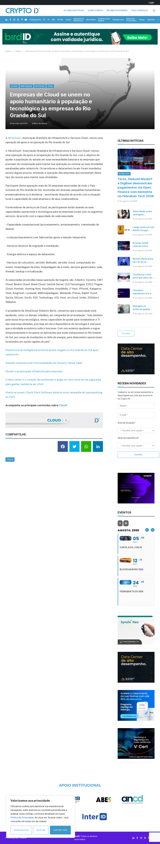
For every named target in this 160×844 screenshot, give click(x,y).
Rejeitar (41, 830)
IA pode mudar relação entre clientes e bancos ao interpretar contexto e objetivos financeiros (142, 245)
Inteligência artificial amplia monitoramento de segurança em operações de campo (143, 308)
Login (151, 2)
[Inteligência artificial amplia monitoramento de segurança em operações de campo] (124, 308)
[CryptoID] (23, 10)
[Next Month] (153, 530)
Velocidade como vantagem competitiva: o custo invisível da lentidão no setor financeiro (142, 213)
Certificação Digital (104, 19)
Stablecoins (118, 19)
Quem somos (95, 10)
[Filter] (126, 523)
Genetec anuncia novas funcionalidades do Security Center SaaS (43, 362)
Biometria (91, 19)
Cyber (68, 19)
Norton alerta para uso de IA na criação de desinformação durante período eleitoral (143, 260)
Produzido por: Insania (15, 838)
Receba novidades (117, 10)
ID (44, 19)
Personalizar (21, 830)
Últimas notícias (74, 10)
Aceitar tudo (60, 830)
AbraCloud (14, 137)
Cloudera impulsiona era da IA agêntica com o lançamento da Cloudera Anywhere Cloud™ (142, 292)
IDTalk (60, 19)
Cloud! (63, 405)
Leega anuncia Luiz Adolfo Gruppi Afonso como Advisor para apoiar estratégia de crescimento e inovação (144, 229)
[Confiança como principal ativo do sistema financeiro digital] (124, 277)
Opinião (151, 19)
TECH (50, 86)
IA (48, 19)
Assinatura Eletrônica (78, 19)
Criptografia (35, 19)
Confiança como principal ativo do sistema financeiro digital (143, 276)
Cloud (14, 86)
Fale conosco (139, 10)
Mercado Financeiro (131, 19)
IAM (53, 19)
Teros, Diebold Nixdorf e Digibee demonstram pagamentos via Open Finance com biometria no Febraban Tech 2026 (136, 187)
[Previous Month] (147, 530)
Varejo (142, 19)
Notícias (40, 86)
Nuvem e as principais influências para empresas (33, 371)
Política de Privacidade (22, 817)
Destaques (26, 86)
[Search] (153, 10)
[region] (40, 817)
